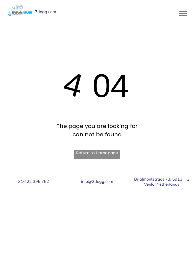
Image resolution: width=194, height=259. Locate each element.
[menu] (182, 13)
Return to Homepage (97, 153)
